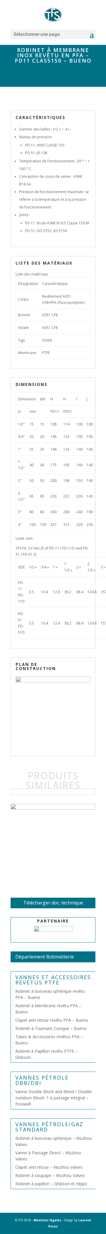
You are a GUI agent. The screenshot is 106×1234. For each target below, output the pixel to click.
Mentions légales (47, 1220)
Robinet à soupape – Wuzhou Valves (50, 1175)
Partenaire (53, 921)
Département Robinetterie (44, 956)
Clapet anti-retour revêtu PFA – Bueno (51, 1020)
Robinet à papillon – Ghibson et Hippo (51, 1183)
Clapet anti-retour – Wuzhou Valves (48, 1167)
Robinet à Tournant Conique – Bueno (51, 1028)
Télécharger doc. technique (53, 902)
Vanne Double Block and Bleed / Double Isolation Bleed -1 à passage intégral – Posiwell (53, 1098)
